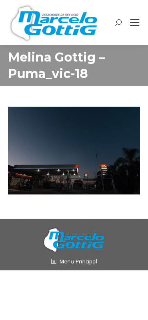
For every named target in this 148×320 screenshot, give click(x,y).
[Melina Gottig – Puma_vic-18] (74, 150)
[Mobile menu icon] (135, 22)
